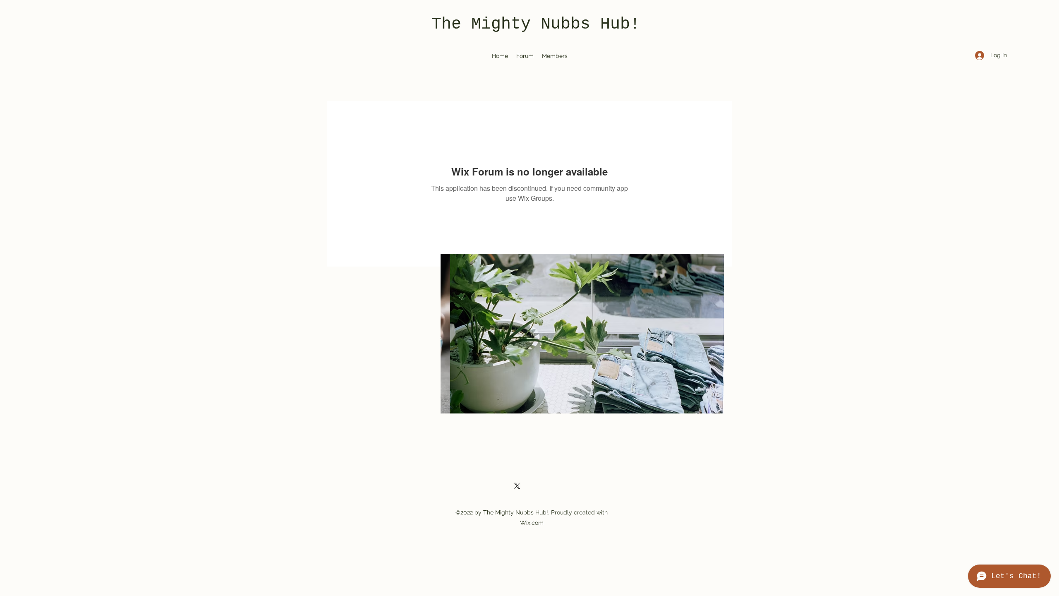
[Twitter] (517, 486)
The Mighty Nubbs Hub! (535, 24)
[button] (582, 333)
